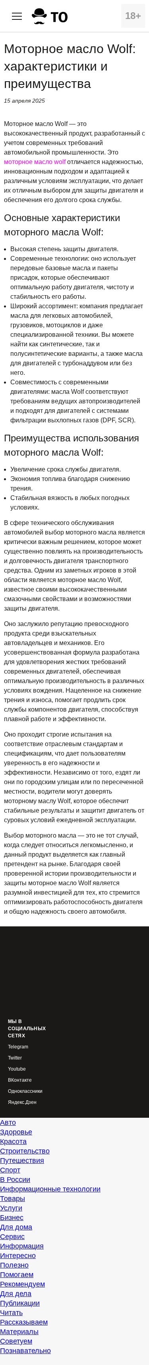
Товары (12, 1199)
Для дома (16, 1227)
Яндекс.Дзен (22, 1102)
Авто (8, 1122)
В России (15, 1180)
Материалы (19, 1332)
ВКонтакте (20, 1080)
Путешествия (22, 1161)
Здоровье (16, 1132)
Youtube (17, 1069)
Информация (22, 1246)
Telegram (18, 1047)
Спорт (10, 1170)
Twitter (15, 1058)
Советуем (16, 1341)
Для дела (15, 1294)
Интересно (18, 1256)
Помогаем (16, 1275)
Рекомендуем (22, 1284)
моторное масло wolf (35, 161)
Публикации (20, 1303)
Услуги (11, 1208)
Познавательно (25, 1351)
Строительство (25, 1151)
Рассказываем (24, 1322)
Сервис (12, 1237)
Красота (13, 1141)
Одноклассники (25, 1091)
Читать (11, 1313)
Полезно (14, 1265)
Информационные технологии (50, 1189)
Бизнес (11, 1218)
